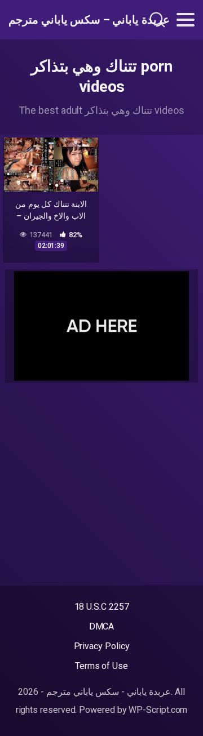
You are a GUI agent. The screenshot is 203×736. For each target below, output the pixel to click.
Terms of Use (101, 665)
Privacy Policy (102, 646)
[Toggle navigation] (185, 19)
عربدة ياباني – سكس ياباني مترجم (64, 20)
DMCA (101, 626)
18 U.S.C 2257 (101, 606)
